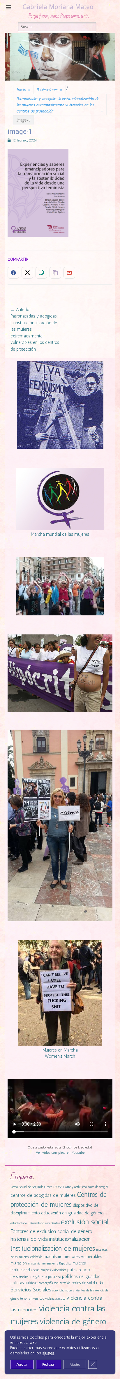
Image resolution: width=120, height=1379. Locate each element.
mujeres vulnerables (53, 1270)
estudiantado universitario (27, 1223)
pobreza (54, 1276)
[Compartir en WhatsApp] (41, 273)
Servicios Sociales (30, 1289)
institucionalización (70, 1239)
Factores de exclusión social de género (51, 1231)
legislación (36, 1257)
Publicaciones (49, 89)
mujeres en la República (56, 1263)
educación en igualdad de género (72, 1213)
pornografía (45, 1283)
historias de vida (29, 1239)
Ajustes (75, 1364)
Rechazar (48, 1364)
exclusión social (84, 1221)
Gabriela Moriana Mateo (57, 7)
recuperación (62, 1283)
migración (18, 1263)
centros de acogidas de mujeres (43, 1195)
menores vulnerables (83, 1256)
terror (24, 1299)
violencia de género (73, 1321)
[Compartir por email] (69, 273)
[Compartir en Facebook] (13, 273)
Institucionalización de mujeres (52, 1248)
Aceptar (22, 1364)
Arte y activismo (76, 1187)
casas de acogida (98, 1187)
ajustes (48, 1353)
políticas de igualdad (81, 1276)
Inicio (23, 89)
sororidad (58, 1290)
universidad (36, 1299)
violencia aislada (55, 1299)
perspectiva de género (28, 1276)
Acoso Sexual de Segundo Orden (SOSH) (37, 1187)
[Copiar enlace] (55, 273)
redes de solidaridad (88, 1283)
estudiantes (52, 1223)
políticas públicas (23, 1283)
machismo (53, 1256)
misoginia (34, 1263)
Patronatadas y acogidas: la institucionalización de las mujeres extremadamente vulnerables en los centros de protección (59, 105)
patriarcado (78, 1269)
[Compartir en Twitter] (27, 273)
